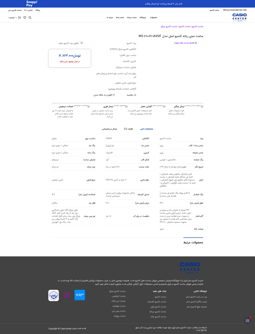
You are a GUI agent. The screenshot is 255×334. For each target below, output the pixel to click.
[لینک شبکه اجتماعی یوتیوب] (48, 10)
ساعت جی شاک (118, 301)
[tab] (146, 129)
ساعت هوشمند (119, 306)
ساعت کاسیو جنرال (169, 26)
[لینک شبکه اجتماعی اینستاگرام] (52, 10)
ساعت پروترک (120, 316)
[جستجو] (30, 17)
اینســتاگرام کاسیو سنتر (196, 301)
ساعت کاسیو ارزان (158, 306)
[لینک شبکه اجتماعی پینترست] (44, 10)
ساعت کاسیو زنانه (158, 316)
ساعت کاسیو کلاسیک (156, 301)
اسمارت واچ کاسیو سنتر (197, 306)
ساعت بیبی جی (119, 311)
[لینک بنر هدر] (127, 4)
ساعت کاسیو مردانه (157, 311)
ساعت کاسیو (197, 26)
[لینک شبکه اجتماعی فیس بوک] (59, 10)
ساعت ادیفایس (119, 296)
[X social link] (56, 10)
